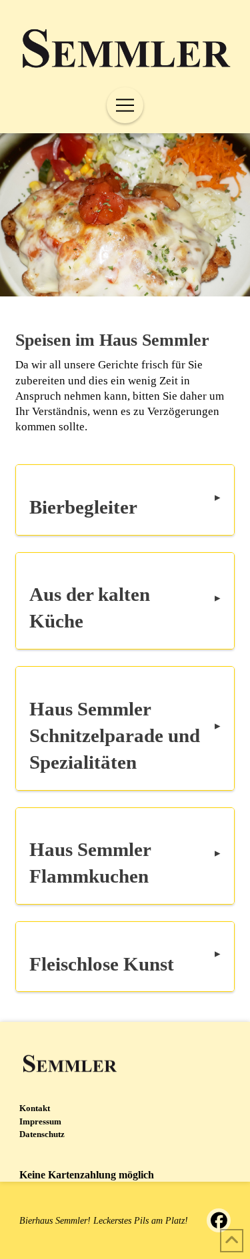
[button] (125, 105)
